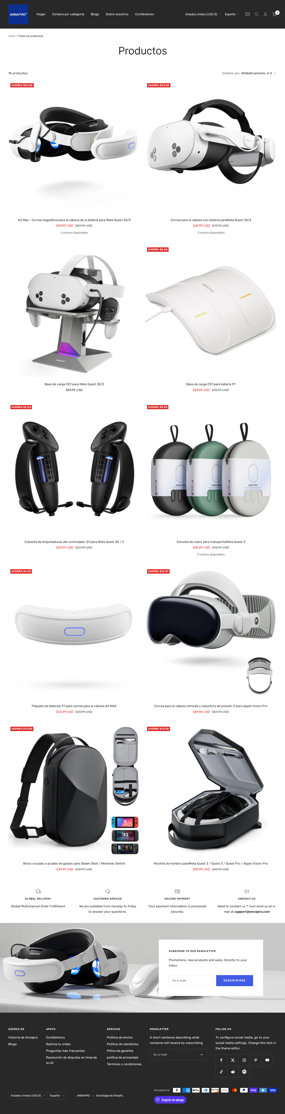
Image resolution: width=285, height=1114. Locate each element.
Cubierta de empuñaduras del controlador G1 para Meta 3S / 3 (74, 542)
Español (230, 14)
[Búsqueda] (257, 14)
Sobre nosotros (117, 14)
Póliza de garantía (120, 1051)
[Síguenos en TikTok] (221, 1071)
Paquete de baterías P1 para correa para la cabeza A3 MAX (74, 706)
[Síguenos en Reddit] (232, 1071)
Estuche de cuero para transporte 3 (211, 542)
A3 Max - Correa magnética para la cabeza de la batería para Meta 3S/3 (74, 220)
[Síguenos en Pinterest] (255, 1060)
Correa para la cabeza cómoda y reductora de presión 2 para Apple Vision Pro (210, 706)
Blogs (95, 14)
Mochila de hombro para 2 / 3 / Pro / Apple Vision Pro (211, 863)
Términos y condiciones (124, 1064)
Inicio (11, 36)
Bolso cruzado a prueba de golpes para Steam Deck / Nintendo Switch (74, 863)
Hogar (41, 14)
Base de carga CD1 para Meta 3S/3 (74, 384)
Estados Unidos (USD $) (201, 14)
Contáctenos (144, 14)
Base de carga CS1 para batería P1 (210, 384)
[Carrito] (274, 14)
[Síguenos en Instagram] (244, 1060)
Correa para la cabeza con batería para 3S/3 (211, 220)
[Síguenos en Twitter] (232, 1060)
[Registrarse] (201, 1054)
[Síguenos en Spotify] (244, 1071)
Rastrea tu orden (58, 1044)
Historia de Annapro (23, 1037)
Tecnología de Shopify (109, 1095)
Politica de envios (120, 1037)
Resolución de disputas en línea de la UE (71, 1060)
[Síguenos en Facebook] (221, 1060)
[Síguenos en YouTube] (267, 1060)
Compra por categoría (68, 14)
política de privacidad (122, 1057)
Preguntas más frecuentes (65, 1051)
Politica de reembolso (123, 1044)
